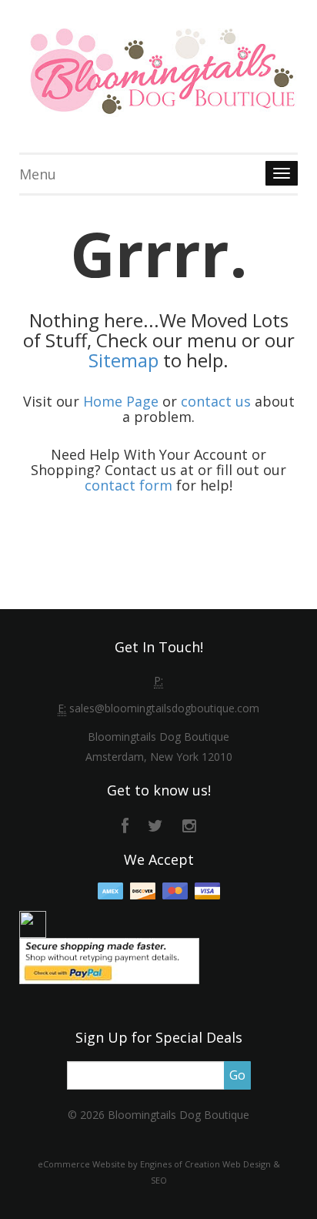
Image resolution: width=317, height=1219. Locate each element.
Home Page (120, 401)
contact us (216, 401)
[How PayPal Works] (109, 960)
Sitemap (123, 360)
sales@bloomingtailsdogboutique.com (164, 708)
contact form (128, 485)
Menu (37, 174)
